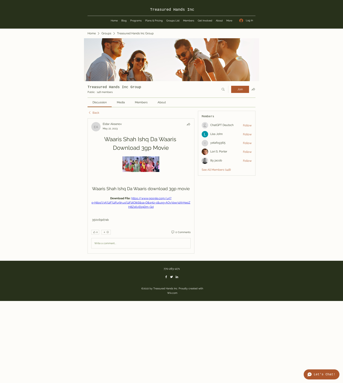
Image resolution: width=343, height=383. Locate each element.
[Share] (188, 124)
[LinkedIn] (177, 277)
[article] (141, 186)
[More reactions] (106, 232)
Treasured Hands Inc (172, 10)
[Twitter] (171, 277)
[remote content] (141, 164)
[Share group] (253, 89)
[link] (100, 102)
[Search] (223, 89)
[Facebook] (166, 277)
